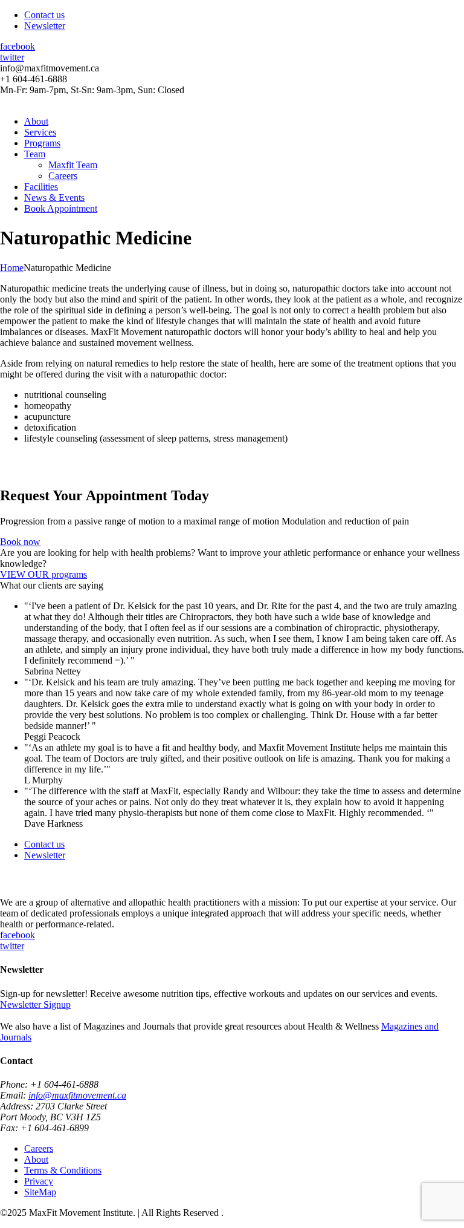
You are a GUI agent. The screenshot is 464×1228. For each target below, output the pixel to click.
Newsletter (44, 26)
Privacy (38, 1181)
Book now (20, 542)
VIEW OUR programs (43, 574)
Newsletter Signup (35, 1004)
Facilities (41, 186)
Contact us (44, 15)
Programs (42, 143)
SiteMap (40, 1192)
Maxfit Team (72, 165)
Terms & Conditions (63, 1170)
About (36, 121)
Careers (62, 176)
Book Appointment (60, 208)
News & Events (54, 197)
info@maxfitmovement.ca (77, 1095)
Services (40, 132)
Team (34, 154)
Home (12, 268)
